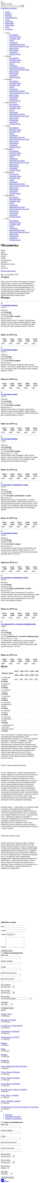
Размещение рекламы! (9, 8)
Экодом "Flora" (6, 1014)
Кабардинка (9, 23)
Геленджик (9, 21)
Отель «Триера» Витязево (10, 1072)
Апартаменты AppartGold (10, 1031)
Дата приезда (5, 985)
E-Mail (3, 930)
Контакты (8, 1115)
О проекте (9, 29)
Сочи (7, 27)
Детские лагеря (14, 54)
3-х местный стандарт (9, 394)
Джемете (8, 14)
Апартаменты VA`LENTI (10, 1037)
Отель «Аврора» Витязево (10, 1078)
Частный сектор (15, 37)
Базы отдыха (14, 48)
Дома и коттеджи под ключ (19, 46)
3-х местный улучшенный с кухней (14, 485)
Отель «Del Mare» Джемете (11, 1101)
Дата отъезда (5, 990)
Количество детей (7, 979)
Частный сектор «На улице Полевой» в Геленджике (20, 1107)
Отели (11, 41)
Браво (3, 1049)
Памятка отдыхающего (13, 1118)
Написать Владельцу (8, 271)
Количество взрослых (9, 973)
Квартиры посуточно (17, 44)
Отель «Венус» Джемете (10, 1095)
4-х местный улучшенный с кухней (14, 577)
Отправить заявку (7, 1008)
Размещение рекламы (13, 1117)
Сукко (7, 19)
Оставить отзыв (7, 951)
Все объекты (14, 35)
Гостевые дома (14, 39)
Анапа (7, 12)
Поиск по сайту (6, 4)
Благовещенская (11, 17)
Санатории (13, 52)
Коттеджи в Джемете (8, 1020)
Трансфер (4, 1002)
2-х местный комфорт (9, 350)
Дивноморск (9, 25)
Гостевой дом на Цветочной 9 (12, 1026)
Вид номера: (5, 996)
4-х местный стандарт (9, 533)
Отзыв (3, 947)
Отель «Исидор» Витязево (10, 1084)
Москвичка (5, 1060)
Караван (4, 1043)
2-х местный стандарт (9, 305)
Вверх (6, 1181)
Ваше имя (4, 955)
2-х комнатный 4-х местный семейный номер (18, 624)
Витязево (8, 16)
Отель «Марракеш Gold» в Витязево (14, 1066)
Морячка (4, 1055)
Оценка (3, 934)
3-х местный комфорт (9, 439)
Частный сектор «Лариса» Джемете (14, 1089)
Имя (2, 926)
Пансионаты (14, 50)
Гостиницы (13, 42)
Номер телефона (7, 961)
